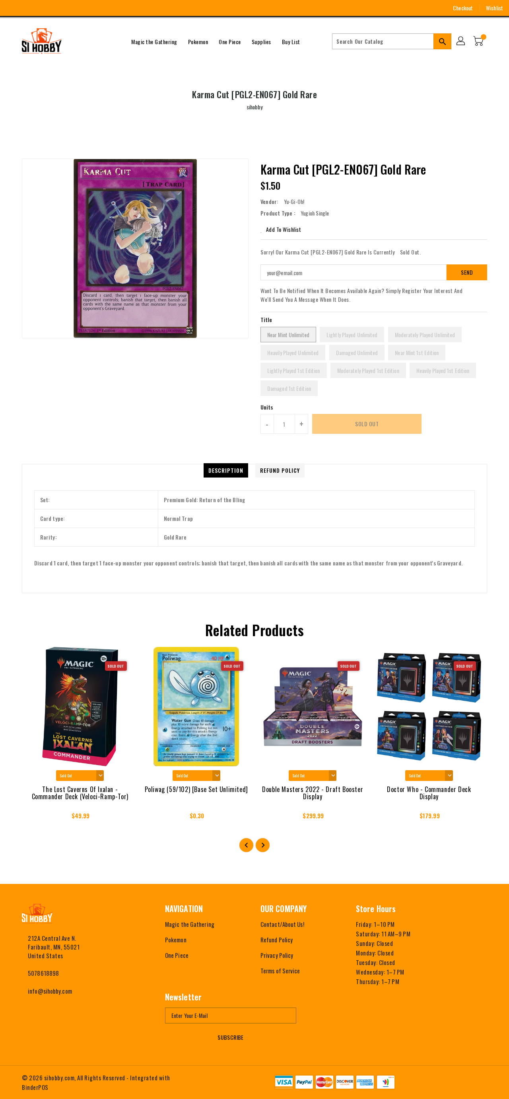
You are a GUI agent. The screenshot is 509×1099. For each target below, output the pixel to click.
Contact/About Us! (282, 924)
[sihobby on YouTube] (42, 8)
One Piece (176, 955)
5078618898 (43, 973)
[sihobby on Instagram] (27, 8)
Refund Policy (276, 939)
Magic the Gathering (189, 924)
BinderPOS (35, 1087)
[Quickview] (35, 818)
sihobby (255, 107)
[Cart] (479, 41)
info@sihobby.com (50, 990)
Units (267, 407)
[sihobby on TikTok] (72, 8)
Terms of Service (280, 970)
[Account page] (461, 41)
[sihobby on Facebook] (13, 8)
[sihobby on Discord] (57, 8)
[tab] (226, 470)
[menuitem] (154, 41)
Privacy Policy (276, 955)
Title (266, 319)
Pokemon (176, 939)
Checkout (463, 8)
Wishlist (494, 8)
